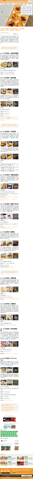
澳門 (6, 431)
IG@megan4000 (15, 353)
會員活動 (24, 470)
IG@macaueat (14, 226)
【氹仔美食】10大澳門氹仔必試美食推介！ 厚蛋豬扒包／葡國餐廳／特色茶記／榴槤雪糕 (9, 407)
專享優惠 (28, 470)
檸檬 (6, 434)
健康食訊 (26, 3)
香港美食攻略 (21, 470)
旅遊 (4, 431)
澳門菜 (13, 431)
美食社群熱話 (27, 473)
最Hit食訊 (2, 3)
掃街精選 (29, 3)
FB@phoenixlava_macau (8, 400)
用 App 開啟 (30, 1)
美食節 (4, 436)
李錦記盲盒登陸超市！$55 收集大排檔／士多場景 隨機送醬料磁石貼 (28, 464)
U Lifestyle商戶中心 (15, 471)
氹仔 (6, 436)
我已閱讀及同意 (27, 475)
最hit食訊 (4, 32)
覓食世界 (14, 3)
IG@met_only (8, 226)
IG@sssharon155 (8, 353)
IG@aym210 (9, 119)
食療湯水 (16, 470)
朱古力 (4, 434)
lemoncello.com (9, 295)
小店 (1, 436)
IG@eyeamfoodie (15, 117)
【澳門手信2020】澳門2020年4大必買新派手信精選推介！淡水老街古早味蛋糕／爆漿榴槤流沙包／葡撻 (9, 272)
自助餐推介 (13, 473)
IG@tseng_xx (2, 354)
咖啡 (9, 434)
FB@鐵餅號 (11, 266)
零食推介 (12, 433)
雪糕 (11, 436)
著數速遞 (18, 3)
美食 (1, 431)
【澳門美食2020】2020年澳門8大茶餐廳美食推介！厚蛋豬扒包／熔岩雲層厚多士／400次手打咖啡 (9, 125)
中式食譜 (13, 470)
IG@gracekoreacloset (4, 197)
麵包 (1, 433)
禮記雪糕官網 (6, 115)
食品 (9, 436)
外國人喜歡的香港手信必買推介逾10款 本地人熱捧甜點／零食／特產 (12, 464)
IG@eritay (15, 196)
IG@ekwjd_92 (2, 120)
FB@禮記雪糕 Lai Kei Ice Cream (11, 116)
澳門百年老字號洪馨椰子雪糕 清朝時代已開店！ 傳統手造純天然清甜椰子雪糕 (9, 405)
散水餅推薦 (17, 473)
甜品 (11, 431)
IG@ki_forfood (15, 119)
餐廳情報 (22, 3)
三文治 (16, 431)
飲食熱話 (9, 456)
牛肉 (1, 434)
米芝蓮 (16, 436)
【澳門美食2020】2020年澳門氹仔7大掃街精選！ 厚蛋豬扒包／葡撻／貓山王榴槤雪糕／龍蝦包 (9, 48)
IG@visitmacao (3, 117)
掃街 (8, 431)
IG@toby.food (14, 199)
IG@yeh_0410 (2, 200)
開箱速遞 (6, 3)
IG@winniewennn (9, 196)
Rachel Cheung (3, 33)
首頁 (1, 32)
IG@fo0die (2, 228)
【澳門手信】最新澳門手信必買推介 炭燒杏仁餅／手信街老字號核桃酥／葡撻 (9, 410)
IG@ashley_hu (2, 119)
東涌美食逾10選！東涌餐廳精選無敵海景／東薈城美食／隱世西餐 (28, 458)
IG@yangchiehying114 (9, 228)
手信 (9, 433)
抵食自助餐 (10, 3)
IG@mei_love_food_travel (5, 199)
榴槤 (15, 433)
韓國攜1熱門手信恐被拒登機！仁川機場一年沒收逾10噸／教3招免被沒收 (12, 458)
